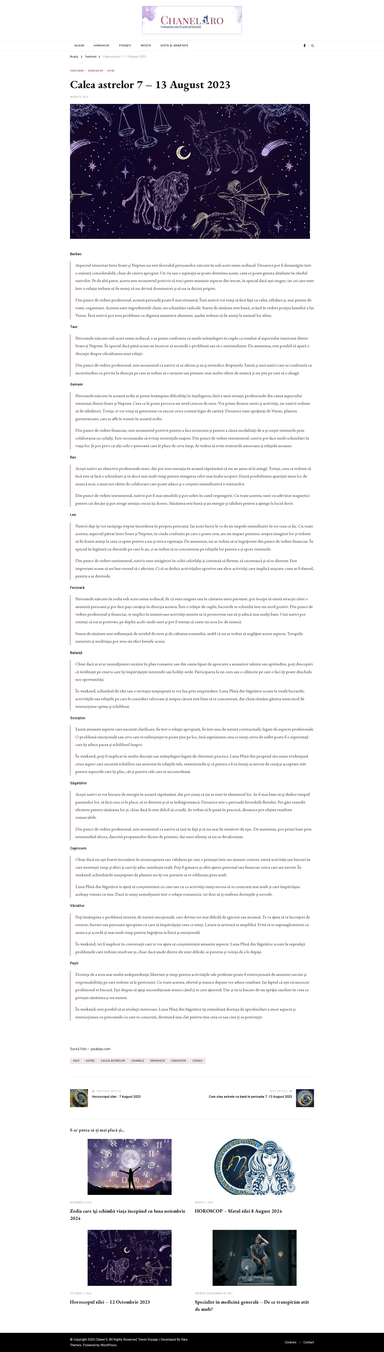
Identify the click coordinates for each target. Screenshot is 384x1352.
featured (77, 70)
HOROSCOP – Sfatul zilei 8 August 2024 (238, 1211)
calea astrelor (113, 1060)
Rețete (146, 45)
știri (111, 70)
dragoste (157, 1060)
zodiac (197, 1060)
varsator (178, 1060)
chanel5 (137, 1060)
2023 (76, 1060)
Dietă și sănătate (174, 45)
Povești (125, 45)
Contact (308, 1342)
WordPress (109, 1345)
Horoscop (102, 45)
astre (90, 1060)
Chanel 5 (102, 1339)
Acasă (79, 45)
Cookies (290, 1342)
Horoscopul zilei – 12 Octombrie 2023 (110, 1302)
